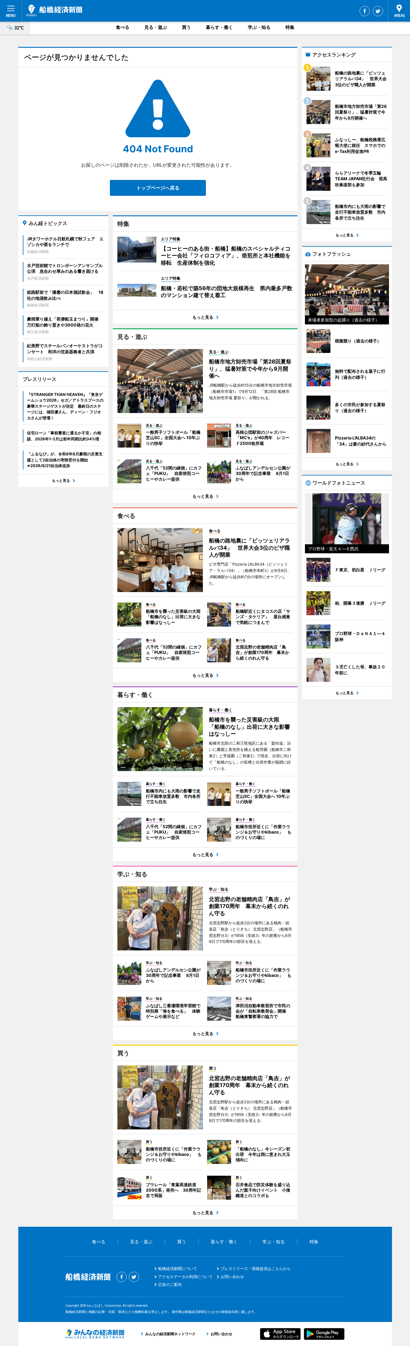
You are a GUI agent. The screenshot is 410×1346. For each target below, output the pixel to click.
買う (186, 27)
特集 (289, 27)
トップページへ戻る (157, 188)
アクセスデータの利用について (185, 1276)
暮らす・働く (219, 27)
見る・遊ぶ (155, 27)
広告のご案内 (170, 1284)
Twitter (378, 11)
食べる (122, 27)
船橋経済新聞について (177, 1268)
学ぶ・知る (259, 27)
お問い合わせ (232, 1276)
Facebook (365, 11)
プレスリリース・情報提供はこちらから (256, 1268)
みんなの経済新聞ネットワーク (94, 1333)
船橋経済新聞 (54, 11)
